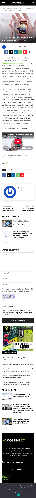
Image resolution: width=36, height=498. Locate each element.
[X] (11, 52)
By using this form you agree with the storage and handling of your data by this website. (17, 313)
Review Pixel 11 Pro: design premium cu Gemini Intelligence (21, 223)
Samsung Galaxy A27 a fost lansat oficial (20, 364)
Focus (16, 8)
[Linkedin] (16, 52)
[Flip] (25, 52)
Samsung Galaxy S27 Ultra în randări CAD (21, 395)
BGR (6, 163)
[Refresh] (3, 301)
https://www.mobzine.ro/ (24, 190)
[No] (33, 491)
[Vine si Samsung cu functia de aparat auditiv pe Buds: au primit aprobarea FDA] (7, 234)
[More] (29, 52)
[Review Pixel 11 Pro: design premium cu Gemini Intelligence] (7, 223)
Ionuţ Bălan (6, 358)
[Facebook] (6, 52)
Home (3, 8)
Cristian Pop (12, 47)
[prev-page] (3, 242)
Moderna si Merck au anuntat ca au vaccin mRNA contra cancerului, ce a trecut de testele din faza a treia (23, 408)
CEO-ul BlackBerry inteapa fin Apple (28, 209)
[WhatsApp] (20, 52)
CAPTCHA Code (7, 306)
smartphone (29, 169)
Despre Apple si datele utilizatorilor (9, 209)
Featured (9, 8)
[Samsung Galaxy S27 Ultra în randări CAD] (7, 396)
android (10, 169)
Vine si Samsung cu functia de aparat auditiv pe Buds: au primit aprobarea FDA (23, 235)
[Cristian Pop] (4, 47)
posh (23, 169)
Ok (18, 495)
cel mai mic (17, 169)
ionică (5, 382)
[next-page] (6, 242)
